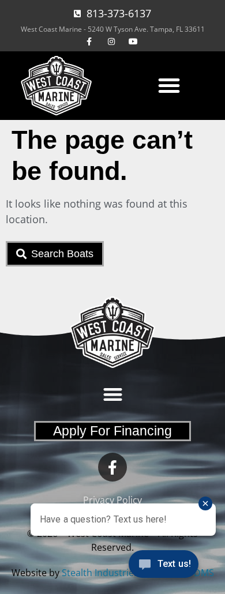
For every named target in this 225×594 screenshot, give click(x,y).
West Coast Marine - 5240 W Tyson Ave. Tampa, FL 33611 (113, 29)
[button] (169, 85)
